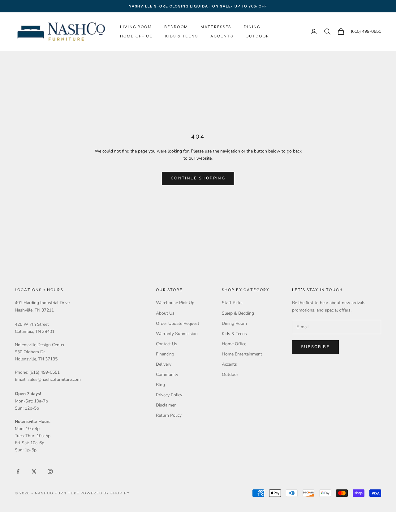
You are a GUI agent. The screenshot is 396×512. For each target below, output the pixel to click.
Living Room (136, 26)
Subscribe (315, 347)
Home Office (136, 36)
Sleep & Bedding (238, 313)
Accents (221, 36)
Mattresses (215, 26)
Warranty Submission (177, 334)
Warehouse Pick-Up (175, 303)
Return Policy (169, 415)
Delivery (163, 364)
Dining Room (234, 323)
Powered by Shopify (105, 493)
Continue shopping (198, 178)
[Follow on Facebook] (18, 471)
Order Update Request (177, 323)
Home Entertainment (242, 354)
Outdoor (257, 36)
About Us (165, 313)
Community (167, 374)
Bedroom (176, 26)
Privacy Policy (169, 395)
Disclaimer (166, 405)
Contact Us (166, 344)
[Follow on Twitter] (34, 471)
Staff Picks (232, 303)
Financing (165, 354)
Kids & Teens (181, 36)
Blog (160, 385)
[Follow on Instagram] (50, 471)
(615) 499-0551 (366, 32)
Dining (252, 26)
